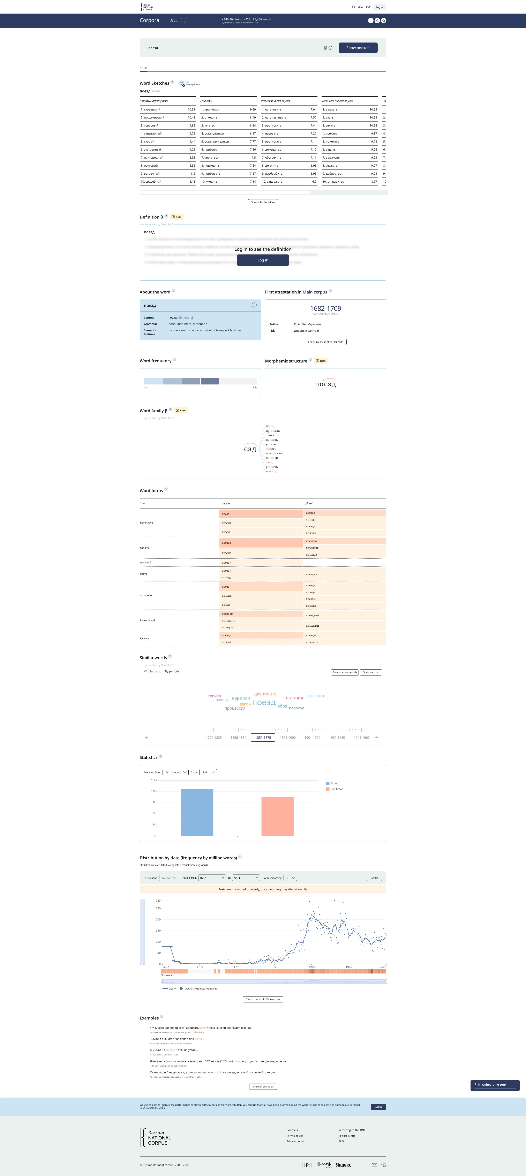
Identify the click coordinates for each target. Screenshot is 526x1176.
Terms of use (294, 1136)
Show (374, 877)
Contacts (292, 1130)
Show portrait (358, 47)
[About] (371, 20)
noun (143, 68)
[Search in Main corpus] (353, 7)
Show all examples (263, 1086)
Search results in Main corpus (263, 999)
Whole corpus (153, 671)
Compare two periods (344, 672)
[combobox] (371, 672)
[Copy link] (377, 20)
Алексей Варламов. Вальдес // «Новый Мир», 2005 (176, 1076)
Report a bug (346, 1136)
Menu (361, 7)
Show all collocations (263, 202)
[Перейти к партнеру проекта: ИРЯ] (307, 1165)
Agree (378, 1106)
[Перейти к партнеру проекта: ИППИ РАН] (324, 1165)
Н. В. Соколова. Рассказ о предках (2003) (170, 1043)
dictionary (185, 317)
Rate (178, 217)
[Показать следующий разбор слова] (254, 305)
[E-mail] (374, 1165)
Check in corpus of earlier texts (325, 342)
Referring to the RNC (352, 1130)
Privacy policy (295, 1141)
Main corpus (315, 292)
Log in (263, 260)
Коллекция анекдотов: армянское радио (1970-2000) (177, 1032)
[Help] (330, 48)
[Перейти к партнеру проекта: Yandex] (343, 1165)
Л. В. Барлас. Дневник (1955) (164, 1054)
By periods (172, 671)
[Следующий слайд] (376, 737)
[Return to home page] (146, 7)
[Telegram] (383, 1165)
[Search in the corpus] (383, 20)
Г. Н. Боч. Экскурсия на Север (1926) (168, 1065)
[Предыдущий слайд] (146, 737)
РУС (368, 7)
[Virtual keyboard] (325, 48)
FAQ (341, 1141)
